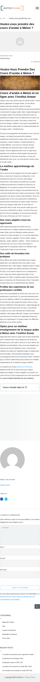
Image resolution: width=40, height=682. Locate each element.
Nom (2, 547)
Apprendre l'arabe (8, 622)
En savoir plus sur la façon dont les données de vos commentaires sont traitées (20, 596)
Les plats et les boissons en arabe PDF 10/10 (17, 666)
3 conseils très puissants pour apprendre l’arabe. (18, 654)
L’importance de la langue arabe (12, 658)
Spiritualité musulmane (9, 634)
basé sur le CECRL (24, 367)
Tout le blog (6, 638)
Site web (3, 570)
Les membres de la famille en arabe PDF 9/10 (17, 670)
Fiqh (3, 626)
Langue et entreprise (9, 630)
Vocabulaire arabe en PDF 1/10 (12, 662)
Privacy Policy (30, 677)
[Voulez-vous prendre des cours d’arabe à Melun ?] (20, 41)
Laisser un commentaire (20, 587)
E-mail (3, 558)
